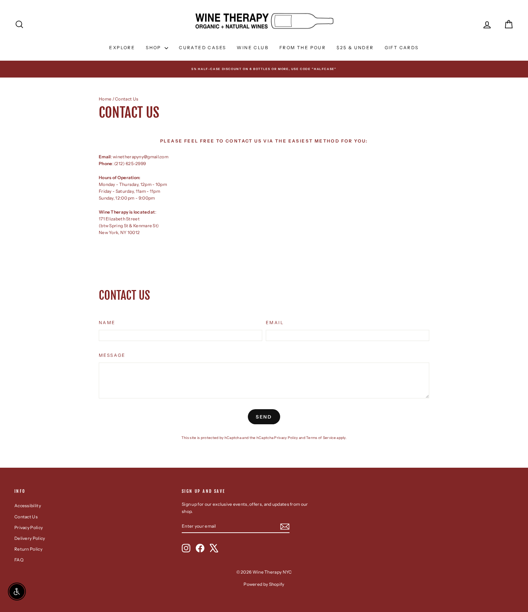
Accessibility (27, 505)
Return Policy (28, 549)
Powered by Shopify (264, 584)
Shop (154, 47)
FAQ (18, 559)
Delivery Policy (29, 538)
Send (264, 417)
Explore (122, 47)
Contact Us (26, 516)
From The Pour (302, 47)
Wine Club (253, 47)
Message (112, 355)
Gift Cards (402, 47)
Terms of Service (321, 437)
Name (107, 322)
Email (275, 322)
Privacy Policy (286, 437)
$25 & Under (355, 47)
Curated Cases (202, 47)
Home (105, 99)
